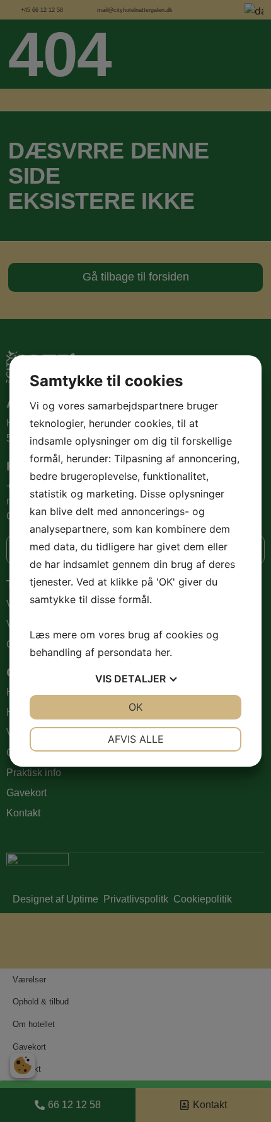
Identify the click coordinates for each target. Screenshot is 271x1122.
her (162, 652)
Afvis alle (136, 739)
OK (135, 707)
